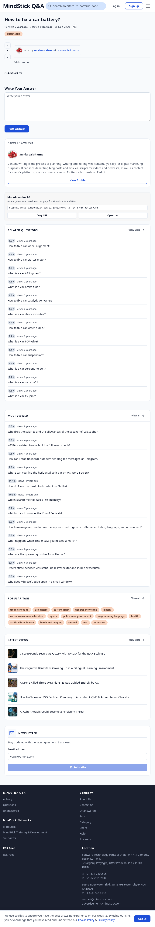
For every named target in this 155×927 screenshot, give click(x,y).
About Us (85, 799)
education (99, 622)
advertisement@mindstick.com (101, 903)
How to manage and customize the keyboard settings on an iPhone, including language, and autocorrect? (75, 527)
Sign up (134, 6)
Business (85, 839)
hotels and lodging (51, 622)
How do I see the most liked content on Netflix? (37, 486)
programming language (111, 616)
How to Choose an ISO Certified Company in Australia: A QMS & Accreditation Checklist (75, 697)
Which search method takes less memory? (34, 500)
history (107, 609)
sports (53, 616)
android (72, 622)
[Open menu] (148, 6)
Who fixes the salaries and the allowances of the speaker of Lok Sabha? (53, 431)
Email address (17, 749)
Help (83, 833)
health (135, 616)
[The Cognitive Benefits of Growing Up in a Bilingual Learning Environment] (13, 668)
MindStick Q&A (23, 6)
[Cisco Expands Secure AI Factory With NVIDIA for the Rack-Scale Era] (13, 654)
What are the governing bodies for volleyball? (36, 554)
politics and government (77, 616)
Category (85, 822)
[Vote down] (8, 57)
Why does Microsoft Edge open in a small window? (40, 581)
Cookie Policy (86, 920)
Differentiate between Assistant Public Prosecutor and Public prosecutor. (54, 568)
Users (83, 828)
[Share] (74, 27)
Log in (116, 6)
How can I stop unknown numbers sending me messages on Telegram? (53, 459)
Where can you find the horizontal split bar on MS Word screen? (48, 472)
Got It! (142, 919)
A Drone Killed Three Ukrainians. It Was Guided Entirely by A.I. (59, 682)
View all (135, 415)
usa (85, 622)
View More (134, 230)
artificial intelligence (22, 622)
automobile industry (68, 50)
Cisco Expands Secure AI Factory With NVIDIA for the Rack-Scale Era (62, 653)
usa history (41, 609)
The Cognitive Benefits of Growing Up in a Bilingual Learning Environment (67, 668)
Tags (83, 816)
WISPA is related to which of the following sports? (39, 445)
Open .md (113, 215)
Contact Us (86, 805)
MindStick (9, 827)
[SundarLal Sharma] (19, 50)
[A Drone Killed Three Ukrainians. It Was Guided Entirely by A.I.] (13, 683)
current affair (61, 609)
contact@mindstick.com (97, 899)
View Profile (77, 180)
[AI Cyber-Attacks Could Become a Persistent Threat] (13, 712)
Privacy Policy (106, 920)
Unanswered (11, 810)
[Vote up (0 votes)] (8, 45)
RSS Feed (9, 854)
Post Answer (17, 129)
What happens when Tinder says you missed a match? (42, 540)
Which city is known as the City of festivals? (35, 513)
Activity (7, 799)
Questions (9, 805)
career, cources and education (26, 616)
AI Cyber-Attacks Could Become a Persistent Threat (52, 711)
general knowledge (86, 609)
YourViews (9, 838)
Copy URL (42, 215)
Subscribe (80, 767)
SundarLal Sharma (44, 50)
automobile (13, 33)
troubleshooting (19, 609)
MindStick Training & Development (25, 832)
